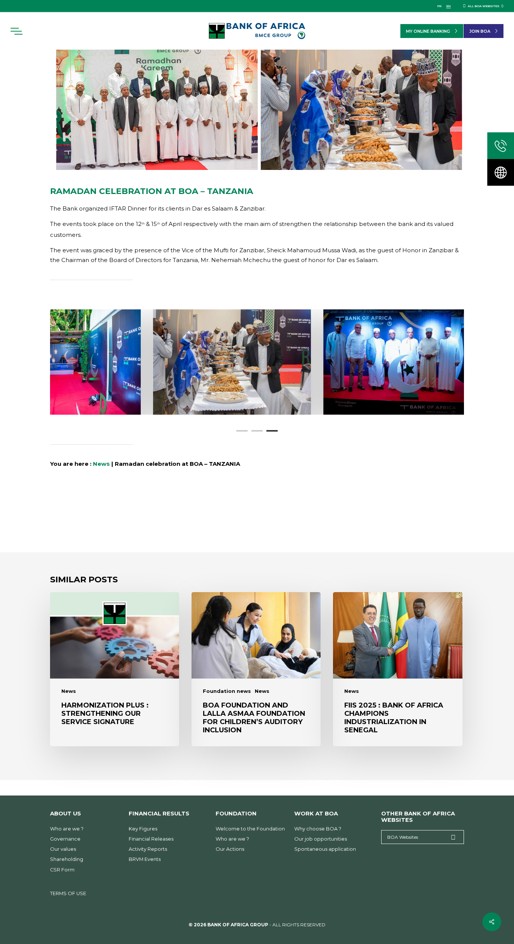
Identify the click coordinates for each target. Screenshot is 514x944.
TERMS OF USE (68, 893)
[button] (16, 31)
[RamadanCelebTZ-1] (91, 362)
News (101, 463)
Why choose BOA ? (317, 829)
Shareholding (66, 859)
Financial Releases (151, 839)
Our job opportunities (320, 839)
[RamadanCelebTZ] (414, 362)
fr (439, 6)
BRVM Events (145, 859)
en (448, 6)
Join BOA (479, 31)
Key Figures (143, 829)
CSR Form (62, 870)
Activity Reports (148, 849)
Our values (63, 849)
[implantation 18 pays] (500, 172)
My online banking (428, 31)
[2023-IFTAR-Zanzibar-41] (252, 362)
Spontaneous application (325, 849)
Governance (65, 839)
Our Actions (230, 849)
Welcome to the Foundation (250, 829)
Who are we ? (67, 829)
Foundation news (227, 691)
